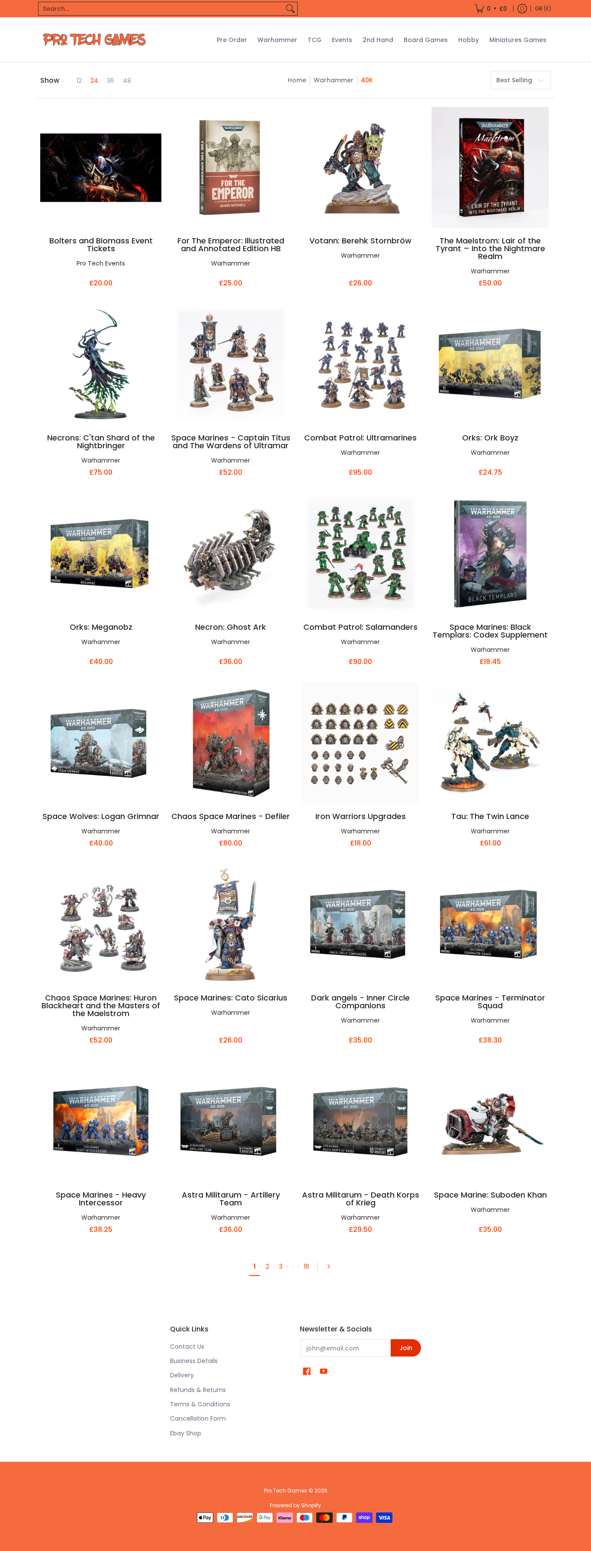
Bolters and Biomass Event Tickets (101, 244)
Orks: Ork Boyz (490, 437)
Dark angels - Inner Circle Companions (360, 1001)
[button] (307, 1371)
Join (405, 1348)
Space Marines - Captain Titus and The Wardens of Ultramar (230, 441)
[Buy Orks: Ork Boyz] (490, 364)
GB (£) (543, 8)
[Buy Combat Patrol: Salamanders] (360, 554)
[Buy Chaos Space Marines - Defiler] (230, 743)
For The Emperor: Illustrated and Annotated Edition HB (230, 244)
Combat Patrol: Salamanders (360, 627)
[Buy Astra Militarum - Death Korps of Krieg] (360, 1121)
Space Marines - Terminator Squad (490, 1001)
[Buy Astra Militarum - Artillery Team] (230, 1121)
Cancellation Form (198, 1418)
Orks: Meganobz (101, 627)
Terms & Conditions (200, 1404)
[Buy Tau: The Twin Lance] (490, 743)
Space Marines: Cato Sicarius (230, 997)
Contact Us (187, 1346)
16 (306, 1266)
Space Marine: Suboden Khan (490, 1194)
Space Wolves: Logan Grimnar (100, 816)
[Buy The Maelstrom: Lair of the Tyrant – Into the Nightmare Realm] (490, 167)
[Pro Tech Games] (94, 39)
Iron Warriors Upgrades (360, 816)
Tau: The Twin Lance (490, 816)
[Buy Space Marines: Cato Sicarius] (230, 924)
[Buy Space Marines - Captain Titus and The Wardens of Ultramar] (230, 364)
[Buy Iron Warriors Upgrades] (360, 743)
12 (79, 80)
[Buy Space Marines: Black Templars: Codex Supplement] (490, 554)
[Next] (331, 1266)
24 (94, 80)
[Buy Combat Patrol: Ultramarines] (360, 364)
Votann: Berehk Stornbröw (360, 240)
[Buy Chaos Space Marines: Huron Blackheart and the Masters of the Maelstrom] (100, 924)
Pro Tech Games (285, 1490)
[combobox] (161, 8)
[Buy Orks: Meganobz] (100, 554)
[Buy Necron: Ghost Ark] (230, 554)
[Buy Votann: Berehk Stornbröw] (360, 167)
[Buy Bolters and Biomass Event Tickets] (100, 167)
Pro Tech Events (101, 263)
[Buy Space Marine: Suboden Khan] (490, 1121)
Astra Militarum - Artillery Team (231, 1198)
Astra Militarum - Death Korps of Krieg (360, 1198)
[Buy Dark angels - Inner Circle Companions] (360, 924)
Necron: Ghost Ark (230, 627)
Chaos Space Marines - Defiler (230, 816)
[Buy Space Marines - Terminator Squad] (490, 924)
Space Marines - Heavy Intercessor (101, 1198)
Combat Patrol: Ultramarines (360, 437)
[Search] (290, 8)
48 (127, 80)
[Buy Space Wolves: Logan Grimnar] (100, 743)
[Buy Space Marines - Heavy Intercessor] (100, 1121)
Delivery (182, 1375)
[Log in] (522, 8)
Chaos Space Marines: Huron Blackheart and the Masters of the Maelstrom (101, 1005)
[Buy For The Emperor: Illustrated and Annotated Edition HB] (230, 167)
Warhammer (333, 80)
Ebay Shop (185, 1433)
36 (110, 80)
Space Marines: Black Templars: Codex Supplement (490, 631)
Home (297, 80)
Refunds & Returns (198, 1390)
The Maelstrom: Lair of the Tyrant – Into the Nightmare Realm (490, 248)
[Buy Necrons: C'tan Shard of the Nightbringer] (100, 364)
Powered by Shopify (295, 1505)
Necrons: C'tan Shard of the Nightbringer (101, 441)
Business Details (194, 1361)
